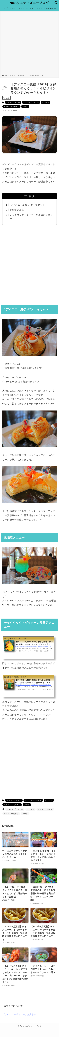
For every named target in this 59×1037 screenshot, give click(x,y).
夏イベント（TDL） (11, 106)
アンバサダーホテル (31, 102)
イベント (45, 102)
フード (25, 106)
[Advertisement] (29, 43)
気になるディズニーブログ (29, 2)
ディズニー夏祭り (11, 814)
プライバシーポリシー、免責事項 (19, 1014)
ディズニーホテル (13, 102)
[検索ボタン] (56, 3)
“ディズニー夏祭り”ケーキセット (27, 204)
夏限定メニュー (18, 209)
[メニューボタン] (3, 3)
